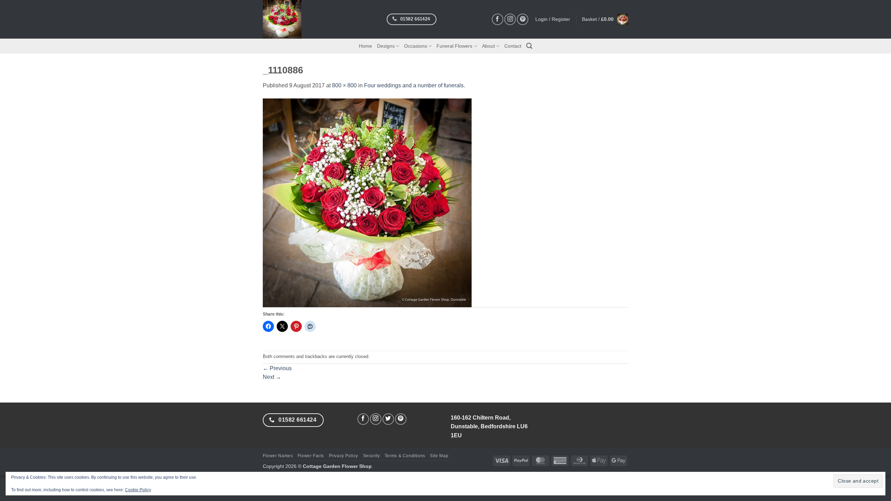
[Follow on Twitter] (388, 419)
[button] (605, 19)
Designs (386, 46)
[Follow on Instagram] (510, 19)
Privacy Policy (343, 455)
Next (272, 377)
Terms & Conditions (405, 455)
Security (371, 455)
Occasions (415, 46)
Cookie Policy (138, 489)
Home (365, 46)
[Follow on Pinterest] (522, 19)
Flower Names (278, 455)
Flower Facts (311, 455)
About (488, 46)
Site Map (439, 455)
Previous (277, 368)
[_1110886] (367, 202)
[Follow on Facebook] (497, 19)
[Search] (529, 46)
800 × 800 (344, 85)
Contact (512, 46)
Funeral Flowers (454, 46)
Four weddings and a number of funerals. (414, 85)
